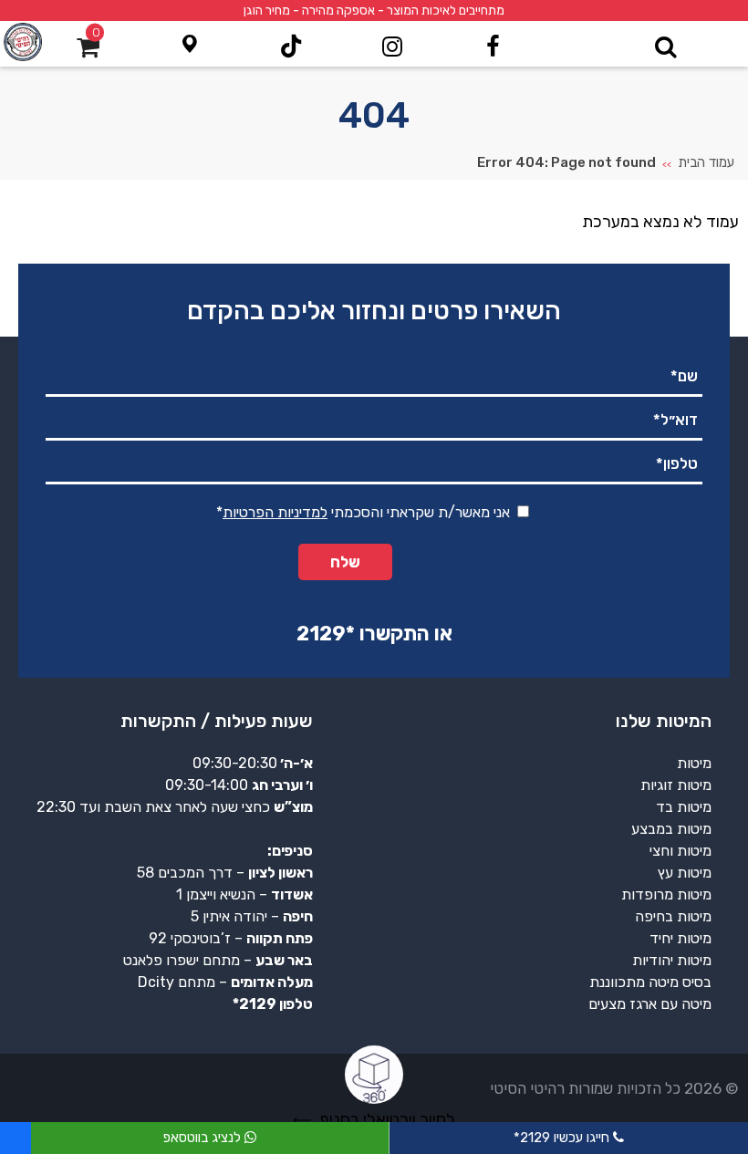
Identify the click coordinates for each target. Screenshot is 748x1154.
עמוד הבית (706, 162)
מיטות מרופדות (666, 894)
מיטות (694, 763)
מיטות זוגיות (676, 785)
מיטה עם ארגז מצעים (650, 1004)
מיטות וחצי (680, 850)
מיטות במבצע (671, 828)
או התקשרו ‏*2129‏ (374, 633)
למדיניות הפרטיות (275, 512)
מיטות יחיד (680, 938)
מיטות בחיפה (673, 916)
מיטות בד (684, 807)
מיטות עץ (685, 872)
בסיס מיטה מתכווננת (650, 982)
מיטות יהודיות (672, 960)
